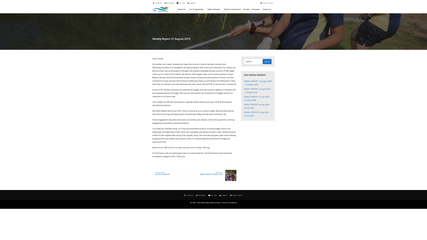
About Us (181, 9)
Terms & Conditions (229, 203)
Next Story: (211, 173)
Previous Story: (162, 173)
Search (267, 61)
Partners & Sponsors (232, 9)
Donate (246, 9)
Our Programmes (196, 9)
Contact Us (266, 9)
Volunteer (256, 9)
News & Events (213, 9)
